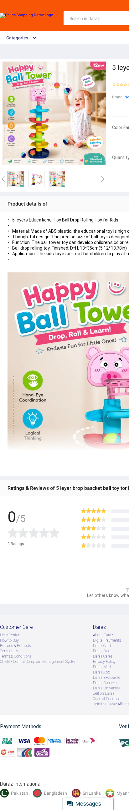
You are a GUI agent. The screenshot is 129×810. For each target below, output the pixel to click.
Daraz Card (102, 646)
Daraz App (101, 672)
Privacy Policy (104, 661)
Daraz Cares (102, 656)
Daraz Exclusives (106, 677)
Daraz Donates (104, 683)
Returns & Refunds (15, 646)
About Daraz (103, 635)
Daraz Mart (102, 667)
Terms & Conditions (15, 656)
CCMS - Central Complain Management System (39, 661)
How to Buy (9, 640)
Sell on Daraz (103, 693)
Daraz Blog (102, 651)
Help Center (9, 635)
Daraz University (106, 688)
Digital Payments (107, 640)
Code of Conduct (106, 699)
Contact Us (9, 651)
